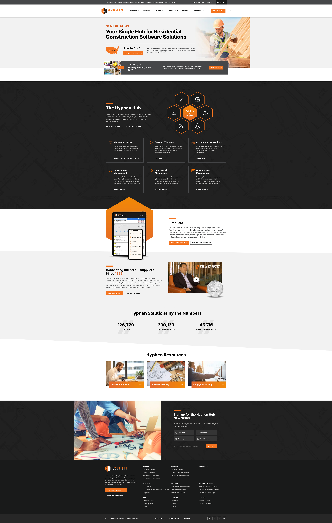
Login (222, 2)
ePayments (173, 10)
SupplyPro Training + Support (209, 490)
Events (145, 507)
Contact (210, 2)
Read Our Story (114, 293)
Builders (133, 10)
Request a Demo (115, 490)
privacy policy (198, 446)
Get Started (217, 11)
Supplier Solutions (133, 127)
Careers (173, 504)
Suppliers (146, 10)
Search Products (178, 242)
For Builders (118, 158)
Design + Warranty (149, 472)
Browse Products (132, 53)
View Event (215, 67)
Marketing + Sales (149, 469)
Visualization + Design (178, 493)
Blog (144, 497)
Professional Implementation (180, 487)
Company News (148, 504)
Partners (174, 507)
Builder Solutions (113, 127)
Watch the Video (133, 293)
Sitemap (187, 518)
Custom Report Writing (178, 490)
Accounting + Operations (151, 476)
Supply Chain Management (180, 476)
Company (198, 10)
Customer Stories (148, 500)
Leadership (174, 500)
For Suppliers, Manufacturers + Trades (156, 490)
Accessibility (160, 518)
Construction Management (151, 479)
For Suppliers (132, 158)
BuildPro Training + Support (208, 487)
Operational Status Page (207, 493)
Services (184, 10)
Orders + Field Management (180, 472)
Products (159, 10)
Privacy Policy (174, 518)
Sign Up (210, 446)
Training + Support (198, 2)
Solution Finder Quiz (200, 242)
